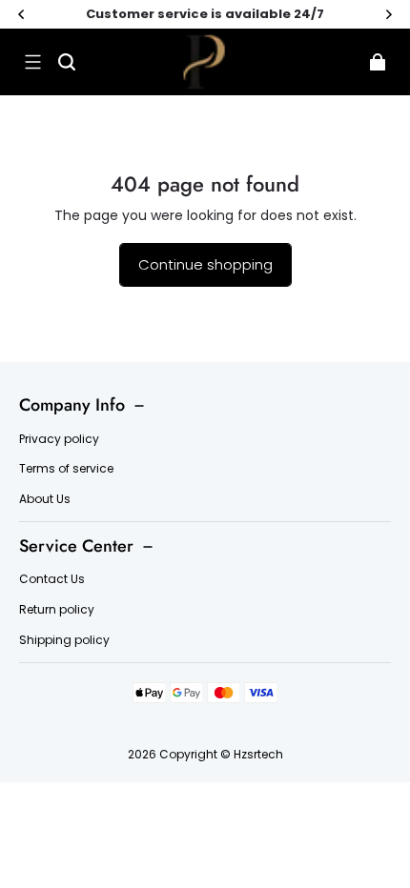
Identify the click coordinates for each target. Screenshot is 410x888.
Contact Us (52, 579)
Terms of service (66, 468)
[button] (32, 62)
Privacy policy (59, 439)
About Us (45, 499)
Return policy (56, 609)
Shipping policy (64, 640)
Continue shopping (205, 264)
